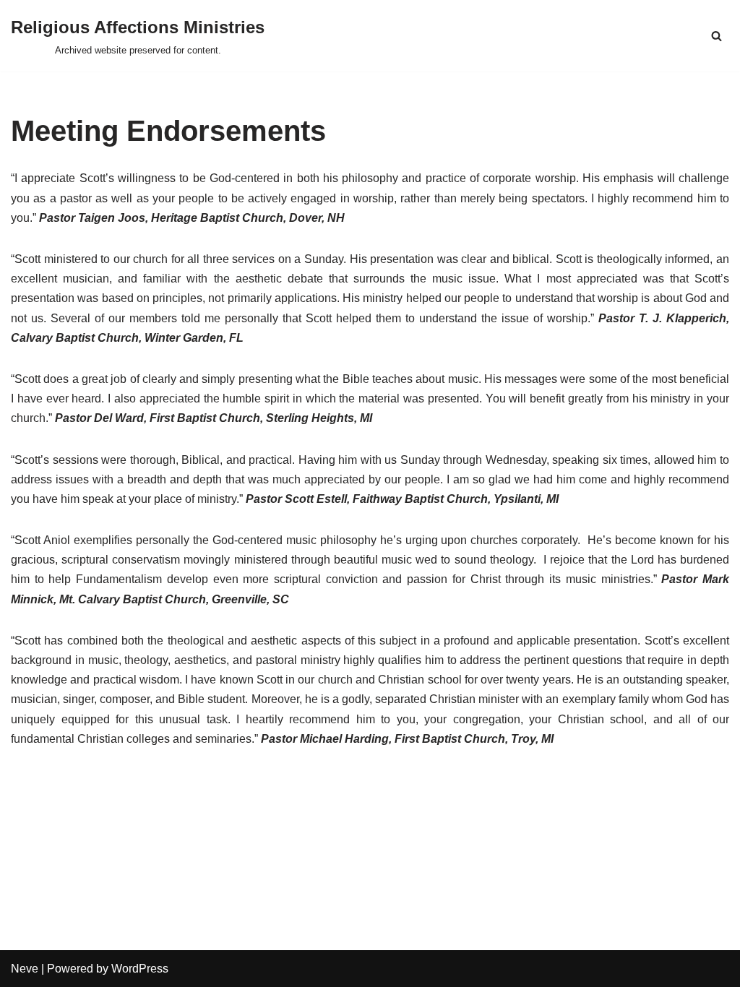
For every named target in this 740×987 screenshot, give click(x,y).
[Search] (716, 35)
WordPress (139, 968)
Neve (24, 968)
